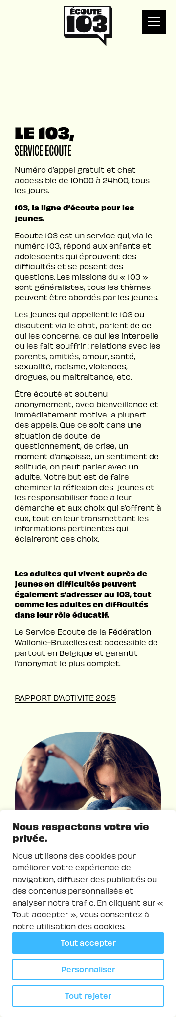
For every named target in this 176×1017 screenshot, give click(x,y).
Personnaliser (88, 969)
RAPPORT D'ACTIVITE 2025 (65, 697)
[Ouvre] (154, 22)
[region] (88, 913)
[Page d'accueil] (88, 26)
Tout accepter (88, 942)
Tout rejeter (88, 995)
